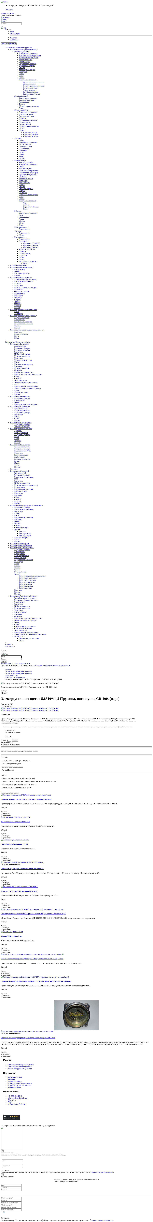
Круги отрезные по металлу (34, 86)
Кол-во (3, 740)
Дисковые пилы (20, 96)
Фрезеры (18, 231)
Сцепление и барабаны (23, 628)
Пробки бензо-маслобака (23, 372)
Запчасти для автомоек (18, 265)
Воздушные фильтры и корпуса (26, 600)
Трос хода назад (25, 536)
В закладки (5, 744)
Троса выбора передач (27, 580)
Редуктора (23, 255)
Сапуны (17, 300)
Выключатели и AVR (22, 451)
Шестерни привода (21, 273)
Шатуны (22, 191)
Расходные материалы (27, 80)
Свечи (16, 376)
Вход (12, 31)
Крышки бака (19, 487)
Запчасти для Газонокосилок (21, 429)
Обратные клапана (21, 292)
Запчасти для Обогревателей (21, 546)
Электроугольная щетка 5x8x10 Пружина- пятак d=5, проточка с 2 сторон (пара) (33, 914)
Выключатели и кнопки (28, 54)
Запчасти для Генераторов (20, 445)
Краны (16, 461)
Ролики (17, 566)
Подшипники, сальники (28, 120)
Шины (16, 390)
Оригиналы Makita (30, 245)
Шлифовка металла (30, 92)
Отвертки (18, 370)
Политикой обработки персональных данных (52, 665)
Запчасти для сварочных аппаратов (23, 310)
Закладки (13, 38)
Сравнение (14, 40)
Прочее (21, 78)
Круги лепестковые (30, 88)
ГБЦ (16, 479)
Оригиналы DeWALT (31, 243)
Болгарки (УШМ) (21, 52)
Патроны (22, 118)
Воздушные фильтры (22, 348)
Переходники (19, 294)
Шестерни (23, 150)
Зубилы (26, 205)
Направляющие (25, 144)
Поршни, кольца (20, 491)
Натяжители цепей (21, 368)
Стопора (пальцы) (21, 527)
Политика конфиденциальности (20, 1083)
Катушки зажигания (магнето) (26, 485)
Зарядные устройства (27, 249)
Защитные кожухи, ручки (28, 58)
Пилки (21, 140)
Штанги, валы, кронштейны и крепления (30, 634)
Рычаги (17, 523)
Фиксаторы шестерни (27, 70)
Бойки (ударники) (25, 162)
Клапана (17, 283)
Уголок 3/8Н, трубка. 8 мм (11, 936)
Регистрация (14, 34)
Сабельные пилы (21, 227)
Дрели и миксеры (21, 110)
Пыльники (23, 177)
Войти (4, 661)
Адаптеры (18, 332)
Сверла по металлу (30, 136)
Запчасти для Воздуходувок (20, 423)
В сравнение (14, 744)
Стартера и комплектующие (25, 626)
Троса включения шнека (28, 578)
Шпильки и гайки (21, 392)
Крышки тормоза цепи (23, 360)
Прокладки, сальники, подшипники (28, 374)
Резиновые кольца (26, 179)
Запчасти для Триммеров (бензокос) (24, 596)
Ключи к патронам (26, 114)
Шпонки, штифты (21, 538)
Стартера (17, 378)
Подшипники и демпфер (28, 173)
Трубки (17, 302)
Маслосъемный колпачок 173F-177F (15, 822)
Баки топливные (20, 408)
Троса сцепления (25, 584)
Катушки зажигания (22, 356)
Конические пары (25, 60)
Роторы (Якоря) (25, 124)
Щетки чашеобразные (31, 94)
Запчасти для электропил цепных (23, 316)
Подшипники (24, 102)
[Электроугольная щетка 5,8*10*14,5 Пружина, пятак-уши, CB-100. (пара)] (30, 708)
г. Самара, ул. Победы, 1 (17, 1104)
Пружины (18, 495)
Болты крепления (21, 334)
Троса (16, 529)
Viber (10, 1102)
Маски (16, 312)
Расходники (19, 636)
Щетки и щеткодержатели (29, 106)
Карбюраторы (19, 400)
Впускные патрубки (22, 350)
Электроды (18, 314)
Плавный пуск (24, 62)
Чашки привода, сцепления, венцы (27, 388)
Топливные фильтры (22, 427)
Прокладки (18, 296)
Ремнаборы (23, 181)
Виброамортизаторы (22, 410)
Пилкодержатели (25, 146)
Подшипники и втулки (27, 64)
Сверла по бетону (30, 132)
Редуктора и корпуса (27, 66)
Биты (25, 263)
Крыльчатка (18, 289)
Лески (21, 640)
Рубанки (17, 211)
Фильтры (17, 304)
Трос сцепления (25, 533)
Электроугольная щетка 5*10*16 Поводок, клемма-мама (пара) (26, 799)
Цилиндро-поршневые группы (26, 386)
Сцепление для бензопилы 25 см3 (14, 844)
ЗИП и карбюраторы (22, 483)
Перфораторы (19, 160)
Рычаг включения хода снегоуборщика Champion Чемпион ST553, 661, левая (32, 959)
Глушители (18, 352)
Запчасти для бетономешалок (21, 267)
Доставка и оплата (15, 1077)
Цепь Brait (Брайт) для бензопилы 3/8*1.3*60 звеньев (22, 869)
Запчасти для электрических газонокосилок (27, 330)
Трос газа (17, 441)
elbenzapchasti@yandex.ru (17, 1098)
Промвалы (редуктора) (27, 175)
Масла (16, 362)
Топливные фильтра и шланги (25, 382)
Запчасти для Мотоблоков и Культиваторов (26, 505)
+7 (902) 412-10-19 (15, 1096)
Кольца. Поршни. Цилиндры (25, 287)
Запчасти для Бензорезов (19, 396)
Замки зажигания (21, 455)
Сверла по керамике (31, 134)
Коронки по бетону (30, 207)
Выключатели (24, 229)
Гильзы (21, 166)
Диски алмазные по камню (33, 82)
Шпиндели (23, 72)
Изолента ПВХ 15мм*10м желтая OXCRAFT (19, 891)
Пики (25, 209)
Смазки (22, 185)
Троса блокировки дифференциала (32, 576)
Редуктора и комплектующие (25, 620)
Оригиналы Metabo (30, 247)
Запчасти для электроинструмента (23, 50)
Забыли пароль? (7, 663)
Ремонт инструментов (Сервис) (20, 1069)
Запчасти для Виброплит (19, 406)
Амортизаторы (20, 346)
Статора (22, 68)
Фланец (22, 104)
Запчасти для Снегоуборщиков (22, 548)
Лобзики (17, 138)
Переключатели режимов (28, 171)
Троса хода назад (25, 588)
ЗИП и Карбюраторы (22, 354)
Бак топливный (20, 473)
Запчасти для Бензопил (19, 344)
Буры (25, 203)
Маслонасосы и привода (23, 364)
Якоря (21, 76)
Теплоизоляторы (20, 380)
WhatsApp (12, 1100)
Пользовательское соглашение (19, 1085)
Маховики (18, 366)
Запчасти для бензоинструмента (20, 1067)
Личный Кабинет (14, 1087)
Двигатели (23, 241)
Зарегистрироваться (22, 663)
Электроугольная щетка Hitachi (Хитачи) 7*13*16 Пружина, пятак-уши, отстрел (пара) (36, 981)
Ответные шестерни (26, 100)
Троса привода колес (27, 582)
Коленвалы (18, 285)
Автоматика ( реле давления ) (25, 279)
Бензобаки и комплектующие (25, 598)
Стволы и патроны (26, 189)
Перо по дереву (25, 122)
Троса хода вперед (26, 586)
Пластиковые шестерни (23, 322)
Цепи (16, 384)
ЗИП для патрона (25, 168)
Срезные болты (20, 572)
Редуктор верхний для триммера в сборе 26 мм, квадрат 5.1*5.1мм (28, 1038)
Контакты (11, 1079)
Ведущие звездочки (21, 318)
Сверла (22, 130)
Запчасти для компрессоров (20, 277)
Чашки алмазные (29, 90)
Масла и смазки (20, 558)
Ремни (21, 219)
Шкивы (22, 221)
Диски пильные (29, 84)
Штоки (21, 154)
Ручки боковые (24, 183)
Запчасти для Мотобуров (19, 544)
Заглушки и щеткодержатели (30, 56)
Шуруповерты (20, 237)
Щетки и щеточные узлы (28, 195)
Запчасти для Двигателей (20, 471)
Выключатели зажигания (23, 477)
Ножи (21, 215)
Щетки (21, 74)
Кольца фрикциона (21, 556)
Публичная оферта (15, 1081)
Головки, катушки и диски (29, 638)
